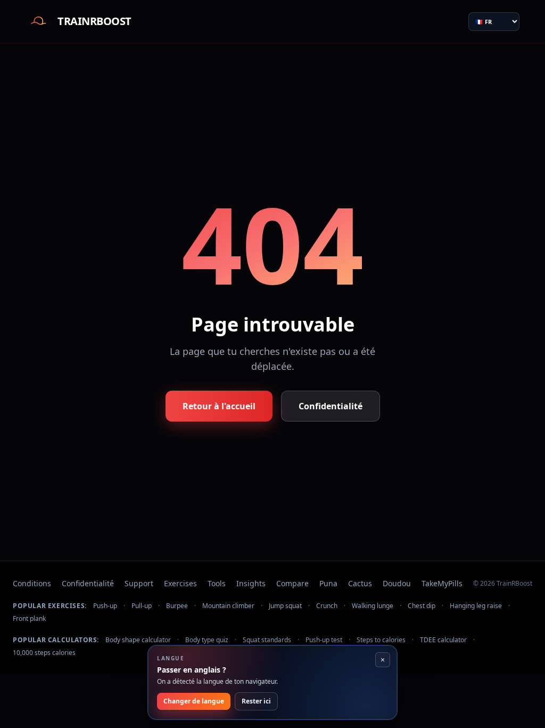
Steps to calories (381, 640)
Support (139, 583)
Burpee (177, 606)
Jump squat (285, 606)
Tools (217, 583)
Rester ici (256, 701)
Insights (251, 583)
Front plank (29, 618)
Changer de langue (193, 701)
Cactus (360, 583)
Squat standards (267, 640)
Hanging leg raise (476, 606)
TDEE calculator (443, 640)
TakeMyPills (442, 583)
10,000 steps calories (44, 653)
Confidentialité (330, 406)
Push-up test (323, 640)
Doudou (397, 583)
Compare (292, 583)
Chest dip (421, 606)
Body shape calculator (138, 640)
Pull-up (141, 606)
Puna (328, 583)
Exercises (180, 583)
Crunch (326, 606)
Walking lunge (372, 606)
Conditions (32, 583)
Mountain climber (228, 606)
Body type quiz (206, 640)
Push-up (105, 606)
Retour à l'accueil (219, 406)
